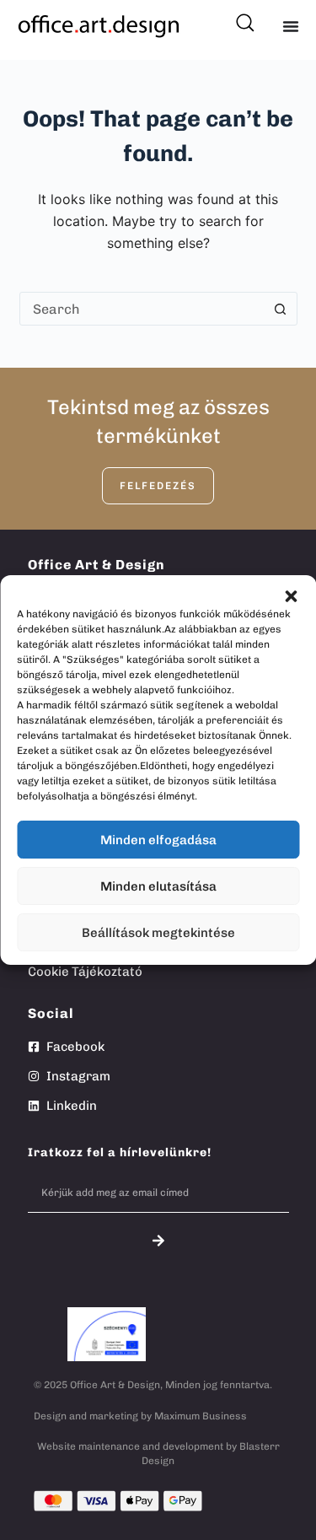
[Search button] (281, 309)
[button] (290, 596)
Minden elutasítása (158, 886)
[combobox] (142, 309)
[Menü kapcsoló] (290, 26)
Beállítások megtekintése (158, 932)
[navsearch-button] (243, 16)
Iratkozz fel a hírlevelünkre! (120, 1152)
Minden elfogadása (158, 840)
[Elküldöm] (158, 1241)
